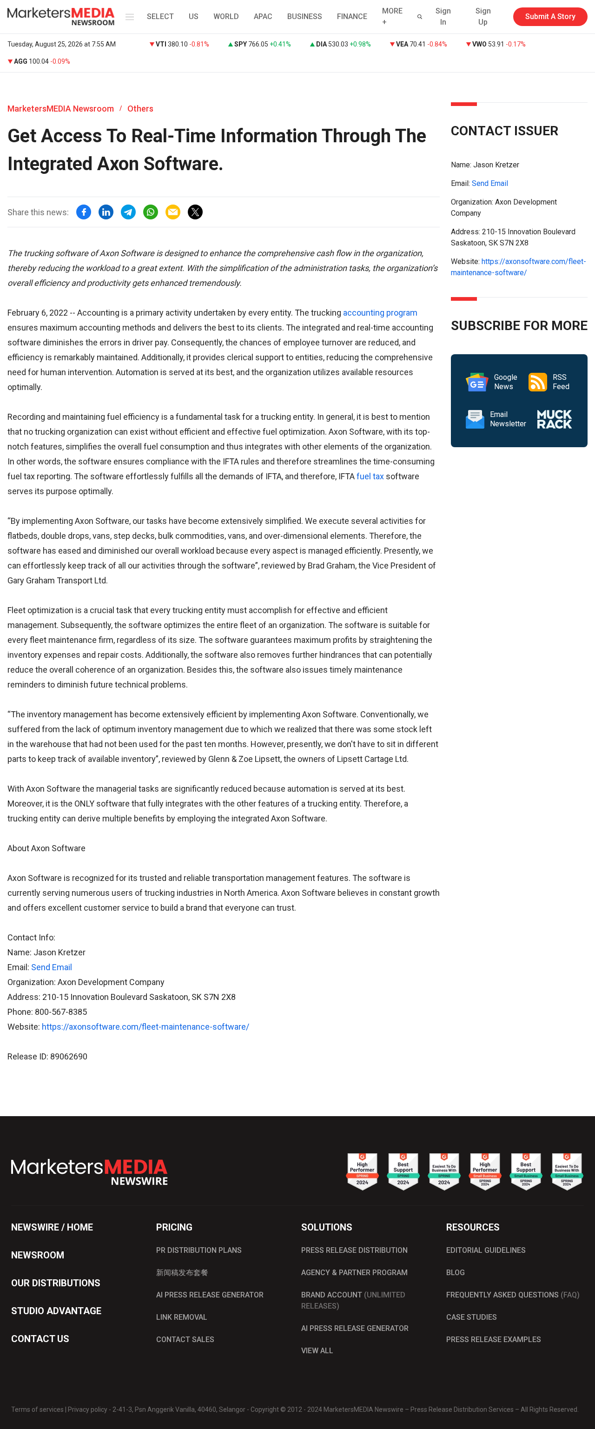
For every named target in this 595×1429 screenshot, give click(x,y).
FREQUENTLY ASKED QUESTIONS (513, 1294)
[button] (128, 16)
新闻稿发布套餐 (182, 1272)
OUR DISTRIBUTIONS (55, 1283)
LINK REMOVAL (181, 1317)
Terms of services (37, 1409)
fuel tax (369, 476)
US (193, 16)
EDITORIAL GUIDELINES (486, 1250)
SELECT (160, 16)
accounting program (380, 313)
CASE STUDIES (471, 1317)
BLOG (455, 1272)
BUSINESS (304, 16)
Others (140, 108)
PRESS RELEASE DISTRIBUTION (354, 1250)
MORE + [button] (392, 16)
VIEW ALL (317, 1350)
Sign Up (483, 16)
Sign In (443, 16)
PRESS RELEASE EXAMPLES (493, 1339)
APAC (263, 16)
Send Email (51, 967)
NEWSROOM (37, 1255)
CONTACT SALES (185, 1339)
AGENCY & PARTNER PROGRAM (354, 1272)
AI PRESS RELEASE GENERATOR (210, 1294)
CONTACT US (40, 1338)
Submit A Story (550, 16)
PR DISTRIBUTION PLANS (199, 1250)
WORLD (226, 16)
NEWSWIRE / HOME (52, 1227)
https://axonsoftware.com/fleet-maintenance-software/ (145, 1027)
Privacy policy (87, 1409)
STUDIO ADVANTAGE (56, 1311)
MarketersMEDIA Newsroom (60, 108)
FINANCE (352, 16)
